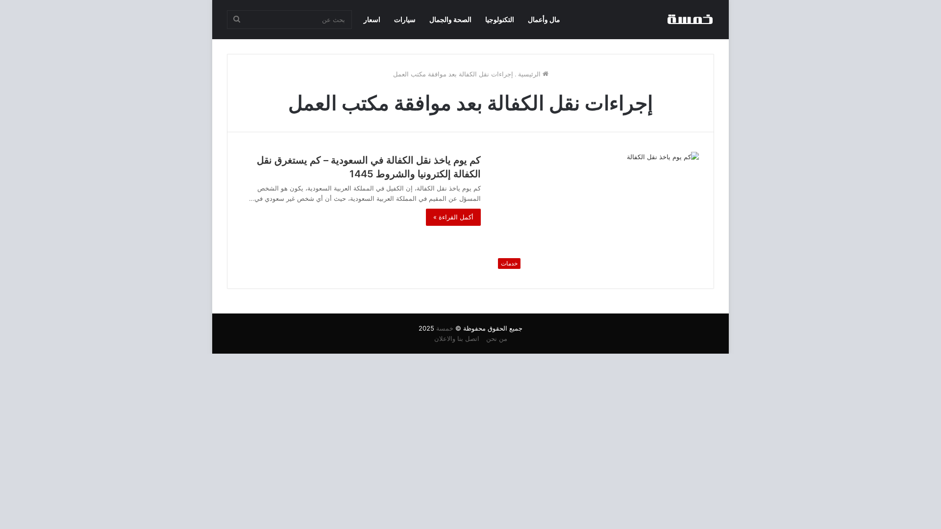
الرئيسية (530, 74)
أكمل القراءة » (453, 217)
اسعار (372, 19)
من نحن (496, 338)
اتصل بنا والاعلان (456, 338)
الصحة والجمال (450, 19)
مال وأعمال (544, 19)
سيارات (405, 19)
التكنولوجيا (499, 19)
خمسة (444, 328)
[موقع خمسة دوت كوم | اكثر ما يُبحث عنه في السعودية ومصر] (689, 19)
